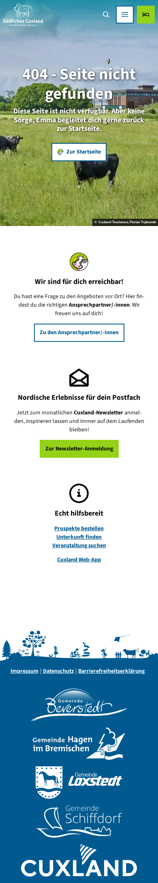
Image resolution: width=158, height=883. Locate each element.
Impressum (24, 671)
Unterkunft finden (79, 537)
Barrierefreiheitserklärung (111, 671)
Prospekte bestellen (79, 529)
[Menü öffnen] (125, 14)
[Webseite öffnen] (78, 705)
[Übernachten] (146, 14)
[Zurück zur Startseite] (23, 14)
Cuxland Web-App (79, 560)
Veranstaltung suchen (79, 546)
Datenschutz (58, 671)
